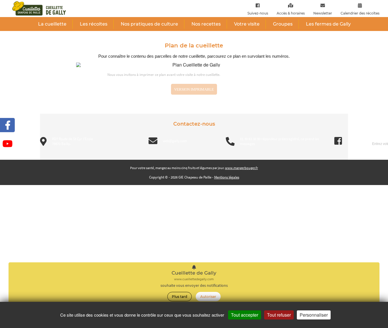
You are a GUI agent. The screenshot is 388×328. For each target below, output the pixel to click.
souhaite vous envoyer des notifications (194, 285)
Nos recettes (206, 24)
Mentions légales (226, 177)
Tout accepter (244, 315)
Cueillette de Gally (194, 273)
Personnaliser (314, 315)
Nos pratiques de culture (149, 24)
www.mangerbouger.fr (241, 168)
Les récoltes (93, 24)
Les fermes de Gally (328, 24)
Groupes (283, 24)
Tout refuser (279, 315)
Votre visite (247, 24)
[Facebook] (258, 5)
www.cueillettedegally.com (194, 279)
